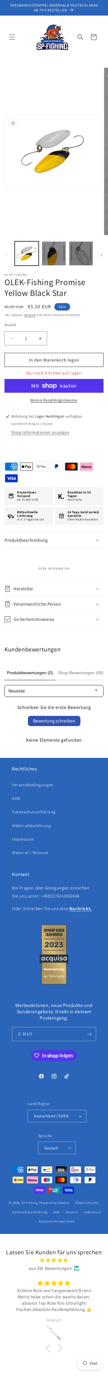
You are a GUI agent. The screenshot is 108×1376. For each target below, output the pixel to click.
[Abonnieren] (89, 1034)
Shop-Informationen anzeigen (40, 432)
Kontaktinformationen (56, 1221)
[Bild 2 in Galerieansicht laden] (54, 253)
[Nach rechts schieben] (101, 255)
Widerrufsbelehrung (31, 825)
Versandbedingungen (32, 785)
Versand (30, 315)
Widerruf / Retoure (30, 852)
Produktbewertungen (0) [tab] (30, 672)
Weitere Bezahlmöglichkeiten (54, 400)
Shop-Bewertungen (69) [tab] (81, 672)
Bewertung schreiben (54, 721)
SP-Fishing (29, 1203)
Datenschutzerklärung (34, 812)
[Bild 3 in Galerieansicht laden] (81, 253)
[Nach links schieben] (6, 255)
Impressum (23, 839)
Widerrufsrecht (87, 1203)
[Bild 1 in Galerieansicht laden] (27, 253)
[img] (54, 1260)
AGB (16, 798)
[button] (12, 37)
